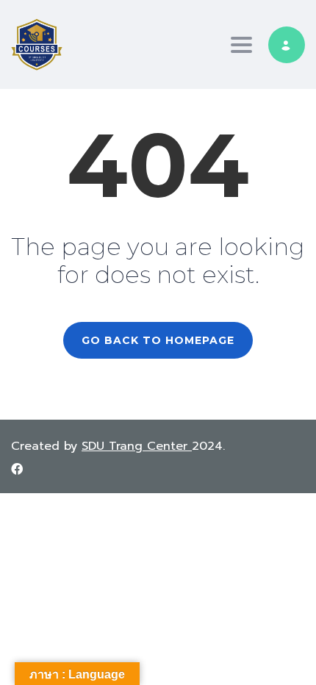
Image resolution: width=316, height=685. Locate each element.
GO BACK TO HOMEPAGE (158, 340)
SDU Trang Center (137, 446)
